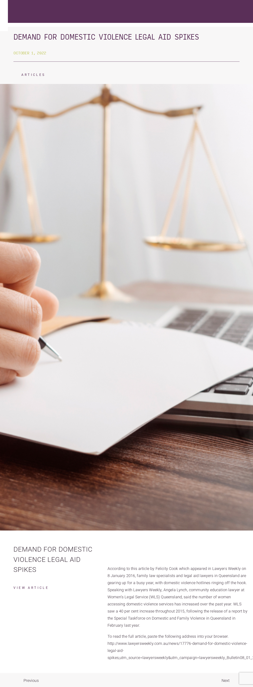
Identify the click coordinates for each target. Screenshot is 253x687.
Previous (31, 680)
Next (226, 680)
